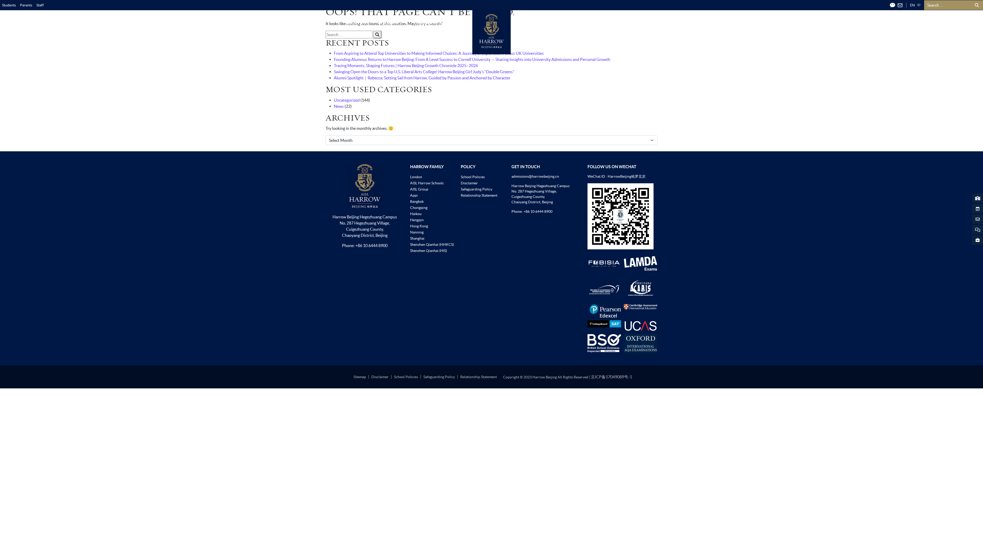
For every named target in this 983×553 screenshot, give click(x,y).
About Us (356, 22)
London (416, 177)
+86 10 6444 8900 (371, 245)
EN (912, 5)
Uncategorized (347, 100)
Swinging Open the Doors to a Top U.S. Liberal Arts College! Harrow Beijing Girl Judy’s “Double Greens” (424, 71)
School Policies (473, 177)
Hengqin (417, 220)
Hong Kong (419, 226)
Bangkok (417, 201)
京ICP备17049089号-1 (611, 377)
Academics (390, 22)
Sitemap (360, 377)
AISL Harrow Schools (427, 183)
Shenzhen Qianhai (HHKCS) (432, 244)
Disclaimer (469, 183)
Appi (414, 195)
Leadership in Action (437, 22)
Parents (26, 5)
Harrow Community (621, 22)
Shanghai (417, 238)
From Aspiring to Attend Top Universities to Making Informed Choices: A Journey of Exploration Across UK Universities (439, 53)
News (339, 106)
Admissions (530, 22)
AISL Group (419, 189)
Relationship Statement (479, 195)
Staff (40, 5)
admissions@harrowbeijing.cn (535, 176)
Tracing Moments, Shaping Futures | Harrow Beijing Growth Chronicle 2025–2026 (406, 65)
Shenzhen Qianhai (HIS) (428, 251)
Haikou (416, 214)
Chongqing (419, 208)
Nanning (417, 232)
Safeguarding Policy (476, 189)
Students (9, 5)
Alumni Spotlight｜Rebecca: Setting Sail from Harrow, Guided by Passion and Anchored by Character (422, 78)
